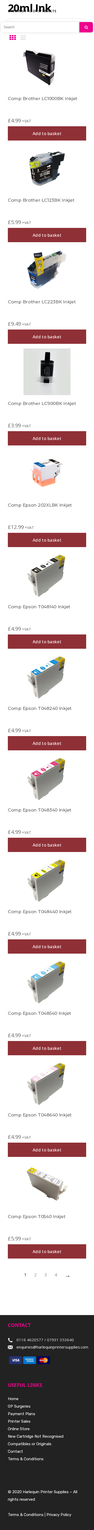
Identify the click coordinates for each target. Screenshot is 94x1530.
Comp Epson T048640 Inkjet (40, 1114)
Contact (15, 1451)
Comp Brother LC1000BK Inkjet (42, 98)
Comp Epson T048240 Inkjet (40, 708)
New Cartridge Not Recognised (35, 1436)
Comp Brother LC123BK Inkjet (41, 200)
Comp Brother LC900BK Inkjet (42, 403)
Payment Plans (21, 1414)
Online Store (19, 1429)
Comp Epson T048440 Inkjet (40, 911)
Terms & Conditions (26, 1459)
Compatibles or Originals (29, 1444)
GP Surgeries (19, 1406)
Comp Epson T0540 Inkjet (37, 1216)
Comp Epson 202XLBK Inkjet (40, 505)
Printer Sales (19, 1421)
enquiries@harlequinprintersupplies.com (52, 1347)
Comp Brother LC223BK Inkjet (41, 301)
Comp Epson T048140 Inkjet (39, 606)
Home (13, 1398)
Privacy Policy (58, 1514)
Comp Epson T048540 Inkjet (39, 1013)
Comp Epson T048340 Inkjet (39, 810)
